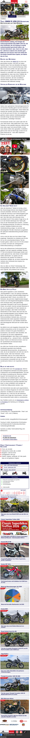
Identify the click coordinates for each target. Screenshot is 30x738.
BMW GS (15, 61)
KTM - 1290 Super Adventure (11, 465)
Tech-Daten (4, 16)
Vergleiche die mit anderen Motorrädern (10, 437)
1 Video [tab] (3, 18)
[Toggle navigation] (26, 2)
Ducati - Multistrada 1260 (10, 467)
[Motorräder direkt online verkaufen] (14, 721)
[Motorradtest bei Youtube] (17, 732)
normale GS (18, 369)
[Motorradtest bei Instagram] (21, 732)
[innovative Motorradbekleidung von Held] (4, 721)
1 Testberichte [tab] (12, 16)
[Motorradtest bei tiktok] (25, 732)
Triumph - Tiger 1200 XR (10, 469)
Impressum (19, 734)
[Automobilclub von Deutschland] (23, 721)
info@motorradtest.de (9, 734)
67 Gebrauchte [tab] (21, 16)
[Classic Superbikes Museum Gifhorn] (23, 726)
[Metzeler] (14, 726)
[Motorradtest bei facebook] (1, 735)
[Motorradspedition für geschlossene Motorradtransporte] (4, 726)
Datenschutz (3, 737)
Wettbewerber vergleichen (15, 463)
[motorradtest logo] (7, 731)
